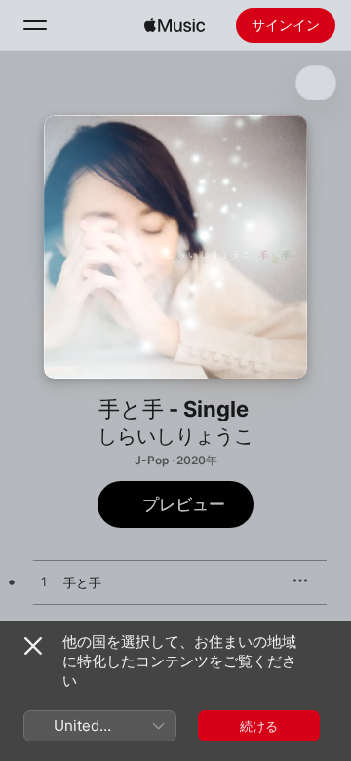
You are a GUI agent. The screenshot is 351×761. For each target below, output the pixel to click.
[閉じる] (33, 646)
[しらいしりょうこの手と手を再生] (43, 582)
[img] (174, 25)
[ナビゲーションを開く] (35, 25)
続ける (259, 726)
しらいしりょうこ (176, 436)
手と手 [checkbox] (82, 582)
